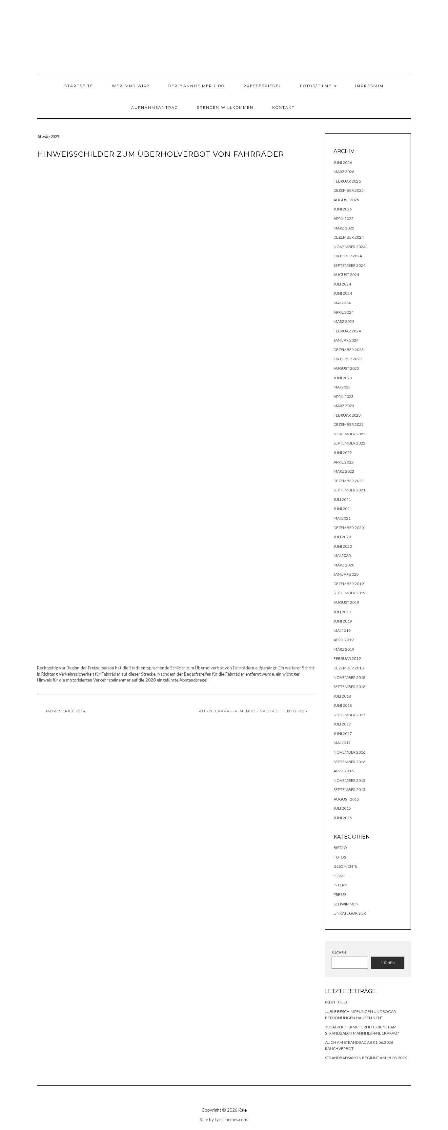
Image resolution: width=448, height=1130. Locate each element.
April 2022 (344, 462)
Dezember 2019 (349, 583)
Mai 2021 (342, 518)
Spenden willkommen (225, 107)
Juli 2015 (342, 808)
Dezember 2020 (349, 527)
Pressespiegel (262, 86)
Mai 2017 (342, 742)
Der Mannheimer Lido (196, 86)
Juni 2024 (343, 293)
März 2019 (344, 649)
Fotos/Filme (316, 86)
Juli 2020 (342, 536)
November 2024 (349, 246)
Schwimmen (346, 904)
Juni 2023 (343, 377)
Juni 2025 (343, 209)
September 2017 (349, 714)
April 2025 (344, 218)
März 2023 (344, 405)
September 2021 (349, 489)
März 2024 (344, 321)
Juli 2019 (342, 611)
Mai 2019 (342, 630)
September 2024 (349, 265)
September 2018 (349, 686)
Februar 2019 (347, 658)
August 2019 (346, 602)
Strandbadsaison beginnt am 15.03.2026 (366, 1057)
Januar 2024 (346, 340)
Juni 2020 (343, 546)
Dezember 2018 (349, 667)
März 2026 (344, 171)
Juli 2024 (342, 284)
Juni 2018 (343, 705)
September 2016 (349, 761)
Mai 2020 (342, 555)
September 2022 (349, 443)
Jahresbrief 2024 (65, 711)
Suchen (339, 952)
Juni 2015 (343, 817)
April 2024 (344, 312)
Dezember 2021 (349, 480)
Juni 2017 (343, 733)
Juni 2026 (343, 162)
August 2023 (346, 368)
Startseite (78, 86)
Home (340, 875)
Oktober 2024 (348, 255)
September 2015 (349, 789)
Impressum (369, 86)
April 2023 (344, 396)
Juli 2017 (342, 724)
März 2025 (344, 228)
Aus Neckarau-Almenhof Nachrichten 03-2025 (253, 711)
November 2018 (349, 677)
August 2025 (346, 199)
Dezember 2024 (349, 237)
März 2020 (344, 565)
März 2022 (344, 471)
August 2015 (346, 799)
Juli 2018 (342, 696)
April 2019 (344, 639)
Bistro (340, 847)
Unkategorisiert (351, 913)
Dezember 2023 (349, 349)
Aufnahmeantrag (154, 107)
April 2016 (344, 770)
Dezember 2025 (349, 190)
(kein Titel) (336, 1002)
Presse (340, 894)
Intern (340, 884)
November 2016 (349, 752)
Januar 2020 (346, 574)
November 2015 (349, 780)
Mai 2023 (342, 387)
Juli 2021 (342, 499)
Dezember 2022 (349, 424)
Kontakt (283, 107)
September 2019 (349, 592)
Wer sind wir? (131, 86)
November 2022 (349, 433)
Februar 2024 (347, 330)
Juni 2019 (343, 621)
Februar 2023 (347, 415)
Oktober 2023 (348, 358)
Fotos (340, 857)
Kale (242, 1110)
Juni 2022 (343, 452)
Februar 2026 (347, 181)
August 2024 (346, 274)
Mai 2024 (342, 302)
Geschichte (345, 866)
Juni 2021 (343, 508)
